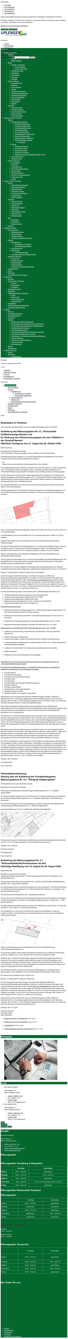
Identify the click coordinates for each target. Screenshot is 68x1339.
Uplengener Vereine (17, 191)
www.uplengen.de (12, 1150)
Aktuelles (11, 55)
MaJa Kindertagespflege (22, 136)
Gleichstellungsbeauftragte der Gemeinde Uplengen (27, 332)
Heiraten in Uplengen (18, 65)
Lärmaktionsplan (13, 269)
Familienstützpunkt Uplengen (20, 328)
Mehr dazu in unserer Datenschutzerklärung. (15, 26)
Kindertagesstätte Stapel (22, 126)
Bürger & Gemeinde (10, 53)
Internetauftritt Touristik (18, 212)
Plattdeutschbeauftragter (19, 95)
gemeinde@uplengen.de (14, 1148)
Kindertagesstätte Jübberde (23, 140)
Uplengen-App (16, 214)
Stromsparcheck (16, 301)
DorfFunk (11, 226)
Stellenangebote (16, 61)
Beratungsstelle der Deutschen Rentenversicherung (27, 324)
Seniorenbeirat (16, 99)
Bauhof (10, 271)
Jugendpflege (15, 163)
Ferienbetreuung (16, 167)
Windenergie (15, 250)
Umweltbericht (8, 1025)
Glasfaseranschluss (17, 232)
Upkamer (7, 310)
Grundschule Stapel (21, 150)
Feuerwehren (15, 75)
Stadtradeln (11, 291)
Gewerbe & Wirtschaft (14, 257)
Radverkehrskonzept (14, 289)
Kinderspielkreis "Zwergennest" (25, 134)
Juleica (13, 179)
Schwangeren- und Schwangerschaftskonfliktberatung (28, 336)
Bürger (10, 63)
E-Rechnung (15, 259)
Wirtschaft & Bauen (10, 228)
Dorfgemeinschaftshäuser (19, 193)
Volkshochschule (16, 159)
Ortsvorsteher (15, 101)
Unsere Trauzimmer (21, 69)
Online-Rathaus (16, 87)
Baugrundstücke (16, 234)
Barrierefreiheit (9, 46)
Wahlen (13, 59)
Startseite (7, 370)
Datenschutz (8, 48)
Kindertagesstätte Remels (23, 128)
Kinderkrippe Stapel (21, 130)
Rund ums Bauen (13, 230)
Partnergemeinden (17, 116)
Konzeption (22, 142)
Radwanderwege (16, 189)
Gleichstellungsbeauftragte (19, 93)
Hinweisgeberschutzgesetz (12, 1337)
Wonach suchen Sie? (7, 57)
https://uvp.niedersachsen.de (42, 580)
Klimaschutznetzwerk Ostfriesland (18, 305)
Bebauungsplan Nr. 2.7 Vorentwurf (15, 1018)
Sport (9, 218)
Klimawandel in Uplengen (16, 281)
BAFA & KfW (15, 297)
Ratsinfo (14, 104)
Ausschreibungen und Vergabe (17, 275)
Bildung (10, 120)
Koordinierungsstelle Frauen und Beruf (23, 334)
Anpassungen (15, 285)
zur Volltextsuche (9, 13)
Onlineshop (15, 210)
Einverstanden (13, 29)
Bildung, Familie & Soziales (13, 118)
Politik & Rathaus (13, 81)
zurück (3, 1123)
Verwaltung (14, 287)
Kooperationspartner (14, 316)
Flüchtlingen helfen (17, 71)
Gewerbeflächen (16, 263)
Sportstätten (15, 220)
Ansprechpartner (16, 83)
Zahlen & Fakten (16, 114)
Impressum (7, 1335)
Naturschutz (11, 354)
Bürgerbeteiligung (17, 248)
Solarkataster (12, 303)
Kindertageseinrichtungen (19, 122)
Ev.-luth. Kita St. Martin (22, 132)
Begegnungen (12, 348)
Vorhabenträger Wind (21, 252)
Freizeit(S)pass (16, 195)
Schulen (14, 144)
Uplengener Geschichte (18, 112)
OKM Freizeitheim (17, 197)
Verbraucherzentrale (17, 299)
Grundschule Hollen (21, 148)
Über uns (11, 312)
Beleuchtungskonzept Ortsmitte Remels (23, 254)
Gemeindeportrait (16, 108)
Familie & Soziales (14, 161)
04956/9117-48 (15, 1113)
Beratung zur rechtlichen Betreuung (22, 322)
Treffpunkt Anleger (17, 177)
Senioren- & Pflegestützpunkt (20, 175)
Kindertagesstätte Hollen (22, 124)
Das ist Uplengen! (17, 201)
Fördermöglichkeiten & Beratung (18, 293)
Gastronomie (15, 206)
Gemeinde (11, 106)
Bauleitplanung (16, 242)
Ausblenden (4, 29)
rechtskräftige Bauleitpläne (23, 246)
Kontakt (6, 44)
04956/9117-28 (15, 1096)
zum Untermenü (9, 9)
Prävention (14, 165)
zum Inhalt (7, 5)
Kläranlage (11, 273)
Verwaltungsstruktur (17, 110)
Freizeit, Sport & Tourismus (12, 181)
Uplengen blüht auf (10, 350)
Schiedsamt (15, 73)
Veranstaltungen (16, 57)
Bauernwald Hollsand (18, 187)
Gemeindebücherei (17, 157)
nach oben (4, 1125)
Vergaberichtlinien (17, 236)
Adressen (14, 85)
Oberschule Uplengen (22, 152)
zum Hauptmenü (9, 7)
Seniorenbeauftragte (17, 97)
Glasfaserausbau (16, 265)
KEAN (13, 295)
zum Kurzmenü (9, 11)
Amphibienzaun (16, 356)
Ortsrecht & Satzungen (18, 91)
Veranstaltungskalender (15, 314)
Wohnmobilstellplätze (18, 208)
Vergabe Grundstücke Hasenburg (21, 238)
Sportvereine (15, 222)
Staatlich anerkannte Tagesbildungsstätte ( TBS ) (30, 155)
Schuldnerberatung (17, 338)
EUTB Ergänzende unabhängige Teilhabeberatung (27, 326)
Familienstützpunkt (17, 173)
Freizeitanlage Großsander (19, 185)
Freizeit (10, 183)
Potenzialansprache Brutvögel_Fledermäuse (18, 1029)
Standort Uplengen (17, 261)
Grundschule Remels (21, 146)
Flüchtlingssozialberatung (19, 330)
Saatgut (10, 352)
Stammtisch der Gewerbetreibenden (22, 267)
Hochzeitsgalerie (20, 67)
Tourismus (11, 199)
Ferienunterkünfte (16, 203)
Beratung (11, 320)
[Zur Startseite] (14, 35)
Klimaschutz (8, 277)
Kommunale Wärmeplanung (16, 308)
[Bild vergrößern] (27, 510)
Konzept (14, 283)
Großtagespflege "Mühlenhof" (24, 138)
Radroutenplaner (16, 216)
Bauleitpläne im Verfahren (23, 244)
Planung (10, 240)
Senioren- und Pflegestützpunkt (21, 340)
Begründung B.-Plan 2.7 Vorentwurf (15, 1022)
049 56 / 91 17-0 (12, 1144)
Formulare (14, 77)
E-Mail (12, 1100)
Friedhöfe (14, 79)
